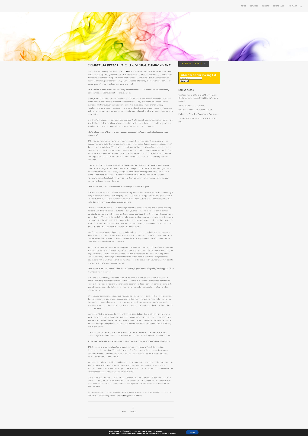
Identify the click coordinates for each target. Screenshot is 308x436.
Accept (192, 432)
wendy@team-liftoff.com (132, 396)
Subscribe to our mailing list (198, 75)
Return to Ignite (192, 64)
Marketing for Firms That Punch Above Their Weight (198, 114)
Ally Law (103, 75)
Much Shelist (125, 71)
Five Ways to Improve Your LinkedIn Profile (195, 110)
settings (173, 433)
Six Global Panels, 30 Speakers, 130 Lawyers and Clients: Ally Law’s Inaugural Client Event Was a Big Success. (198, 98)
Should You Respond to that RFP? (191, 105)
